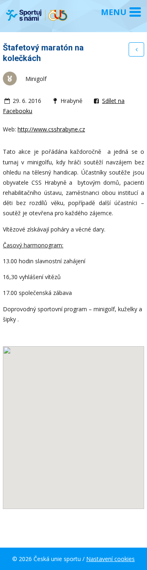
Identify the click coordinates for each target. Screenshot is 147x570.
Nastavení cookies (110, 559)
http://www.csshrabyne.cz (51, 129)
